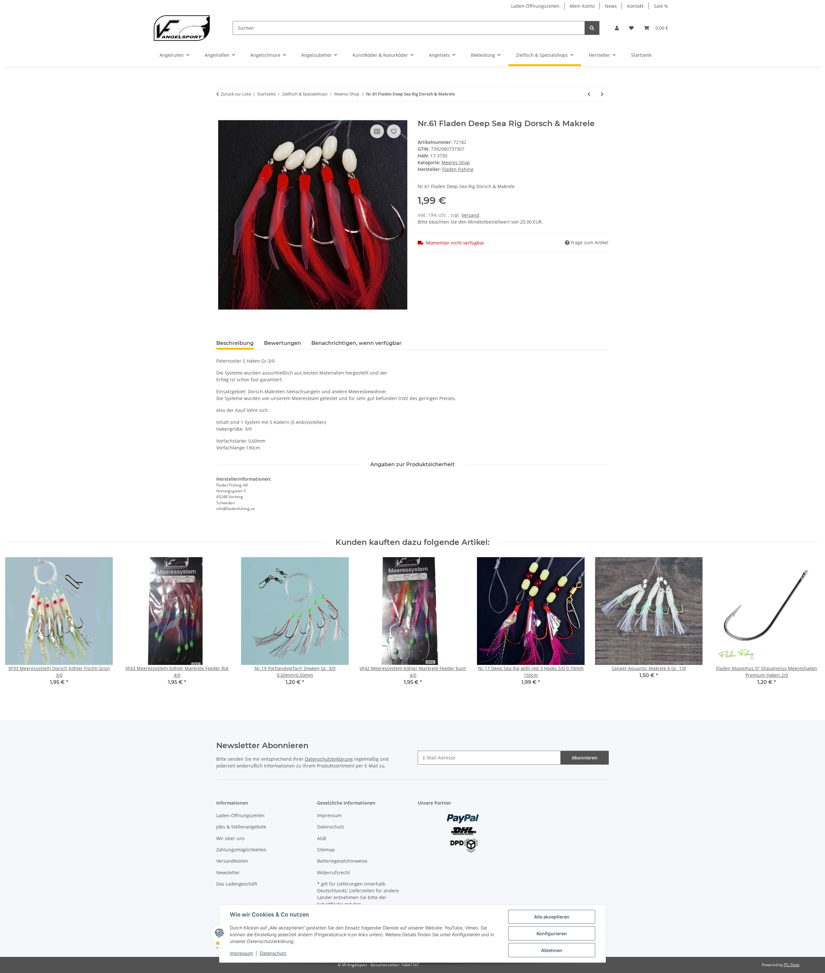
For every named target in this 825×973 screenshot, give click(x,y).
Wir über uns (230, 838)
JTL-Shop (791, 965)
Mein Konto (582, 6)
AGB (321, 838)
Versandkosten (232, 861)
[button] (617, 28)
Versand (470, 215)
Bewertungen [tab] (282, 343)
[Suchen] (592, 28)
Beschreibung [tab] (235, 343)
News (611, 6)
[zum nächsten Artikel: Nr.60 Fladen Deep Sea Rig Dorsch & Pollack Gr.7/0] (602, 94)
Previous (16, 626)
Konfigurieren (552, 933)
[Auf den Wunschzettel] (394, 131)
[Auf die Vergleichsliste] (377, 131)
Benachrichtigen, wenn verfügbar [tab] (356, 343)
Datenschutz (273, 953)
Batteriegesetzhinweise (342, 861)
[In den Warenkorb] (221, 115)
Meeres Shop (456, 162)
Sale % (661, 6)
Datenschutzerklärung (329, 759)
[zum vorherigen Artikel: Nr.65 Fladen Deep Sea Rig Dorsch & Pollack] (589, 94)
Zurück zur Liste (236, 94)
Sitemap (326, 850)
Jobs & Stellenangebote (241, 827)
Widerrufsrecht (333, 872)
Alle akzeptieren (551, 916)
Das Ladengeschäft (236, 884)
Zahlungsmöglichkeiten (241, 850)
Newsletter (228, 872)
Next (809, 626)
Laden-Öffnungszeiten (535, 6)
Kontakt (635, 6)
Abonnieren (584, 758)
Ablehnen (551, 950)
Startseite (641, 55)
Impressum (241, 953)
